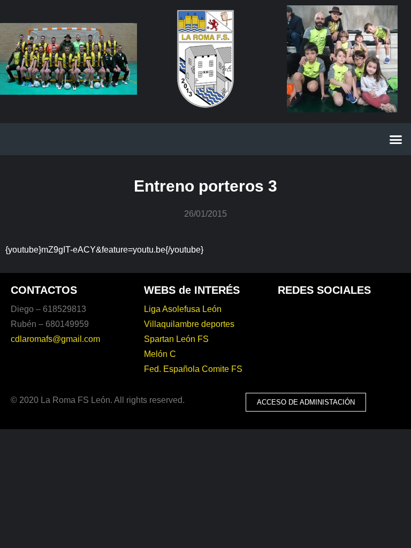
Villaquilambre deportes (189, 324)
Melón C (160, 354)
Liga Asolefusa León (183, 309)
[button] (396, 139)
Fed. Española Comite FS (193, 369)
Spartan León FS (176, 339)
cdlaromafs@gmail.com (55, 339)
